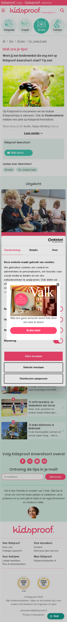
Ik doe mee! (33, 330)
